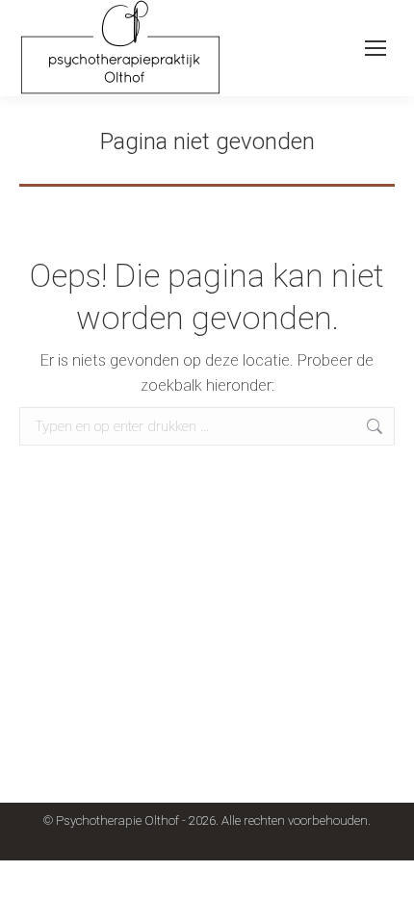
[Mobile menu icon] (375, 48)
